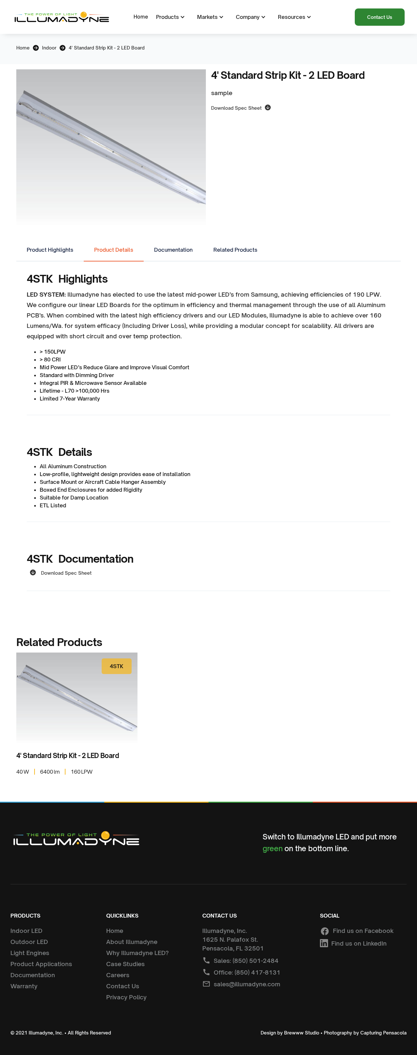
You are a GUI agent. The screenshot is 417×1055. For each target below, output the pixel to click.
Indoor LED (26, 930)
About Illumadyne (131, 941)
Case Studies (125, 963)
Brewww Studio (301, 1032)
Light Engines (29, 952)
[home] (61, 17)
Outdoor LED (29, 941)
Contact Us (379, 17)
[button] (169, 17)
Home (141, 17)
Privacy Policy (126, 997)
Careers (117, 974)
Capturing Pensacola (383, 1032)
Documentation (32, 974)
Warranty (23, 986)
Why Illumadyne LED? (137, 952)
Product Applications (41, 963)
